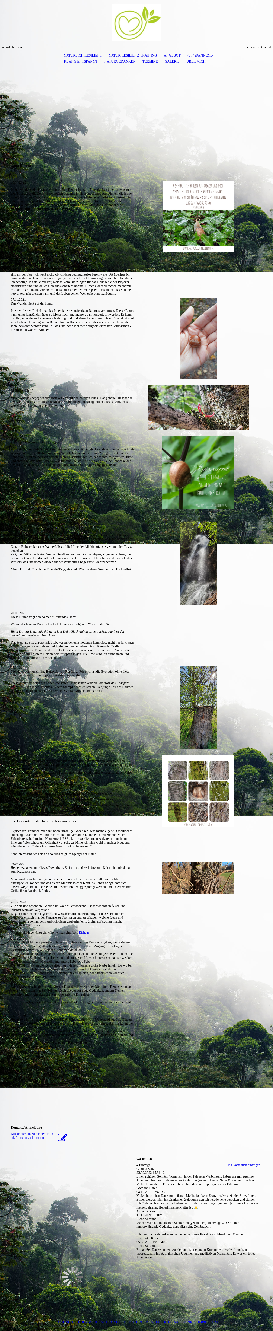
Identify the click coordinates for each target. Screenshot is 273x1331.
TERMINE (150, 61)
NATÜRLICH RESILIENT (83, 55)
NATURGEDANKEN (120, 61)
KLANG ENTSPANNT (80, 61)
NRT (104, 1322)
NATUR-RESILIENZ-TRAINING (133, 55)
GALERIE (172, 61)
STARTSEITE (65, 1322)
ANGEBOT (172, 55)
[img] (136, 22)
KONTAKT (172, 1322)
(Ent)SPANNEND (200, 55)
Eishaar (84, 932)
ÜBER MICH (196, 61)
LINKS (189, 1322)
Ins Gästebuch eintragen (244, 1165)
